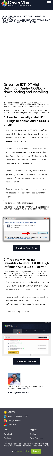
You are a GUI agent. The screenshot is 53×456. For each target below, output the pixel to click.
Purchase (7, 438)
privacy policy (23, 451)
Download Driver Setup (26, 248)
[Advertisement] (26, 54)
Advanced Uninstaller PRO (18, 416)
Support (33, 430)
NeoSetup (12, 425)
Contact (33, 434)
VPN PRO (11, 412)
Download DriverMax (26, 361)
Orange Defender (14, 420)
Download (8, 434)
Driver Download (36, 438)
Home (6, 430)
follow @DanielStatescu (19, 392)
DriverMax (24, 389)
